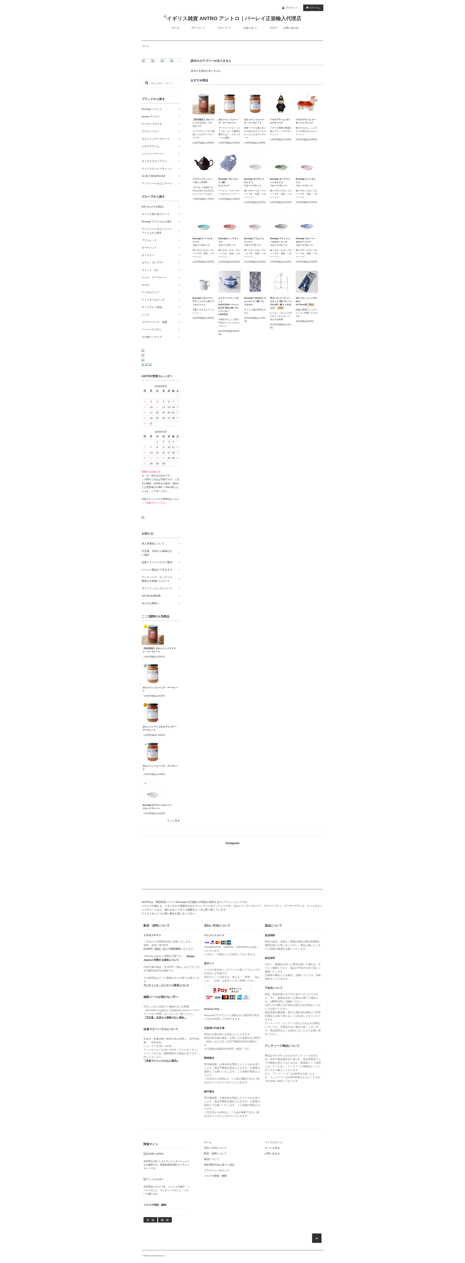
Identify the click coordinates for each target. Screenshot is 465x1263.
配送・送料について (215, 1153)
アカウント (292, 7)
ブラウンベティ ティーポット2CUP (203, 181)
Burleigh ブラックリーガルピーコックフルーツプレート (280, 241)
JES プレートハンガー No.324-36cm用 (307, 301)
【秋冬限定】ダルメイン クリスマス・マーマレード (159, 650)
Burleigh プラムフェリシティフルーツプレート (254, 241)
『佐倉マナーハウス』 (156, 503)
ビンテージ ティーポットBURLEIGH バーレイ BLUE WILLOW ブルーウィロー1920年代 (228, 306)
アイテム (315, 7)
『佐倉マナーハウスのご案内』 (161, 1060)
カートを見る (272, 1147)
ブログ (273, 27)
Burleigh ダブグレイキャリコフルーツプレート (157, 807)
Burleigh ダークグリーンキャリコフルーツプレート (280, 182)
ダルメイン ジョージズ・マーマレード (160, 767)
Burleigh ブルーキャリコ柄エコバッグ (228, 182)
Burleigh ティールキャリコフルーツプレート (203, 241)
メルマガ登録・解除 (215, 1175)
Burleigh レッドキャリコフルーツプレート (228, 241)
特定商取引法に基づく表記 (219, 1164)
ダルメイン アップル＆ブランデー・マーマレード (160, 728)
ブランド (196, 27)
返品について (211, 1159)
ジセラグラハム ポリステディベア (280, 121)
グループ (222, 27)
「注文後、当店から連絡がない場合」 (165, 1017)
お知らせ (248, 27)
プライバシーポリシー (216, 1170)
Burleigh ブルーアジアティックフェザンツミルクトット (203, 301)
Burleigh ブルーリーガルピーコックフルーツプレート (306, 241)
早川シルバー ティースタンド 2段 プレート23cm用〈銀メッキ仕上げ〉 (281, 303)
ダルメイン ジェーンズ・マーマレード (160, 689)
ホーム (175, 27)
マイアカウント (273, 1142)
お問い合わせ (291, 27)
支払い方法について (215, 1147)
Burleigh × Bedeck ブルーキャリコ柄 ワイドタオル (255, 301)
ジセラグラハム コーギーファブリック (306, 121)
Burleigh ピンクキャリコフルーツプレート (306, 182)
